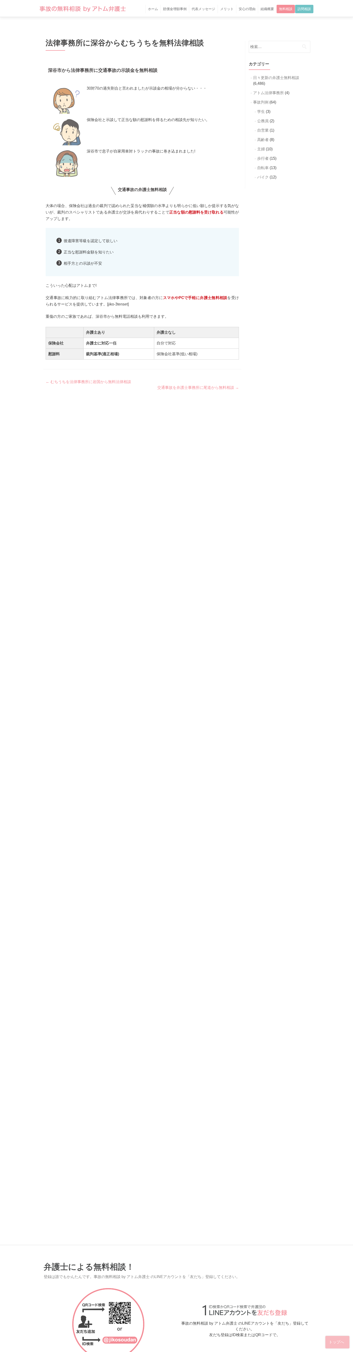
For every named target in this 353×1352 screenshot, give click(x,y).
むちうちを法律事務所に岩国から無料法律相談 (88, 382)
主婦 (261, 149)
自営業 (263, 130)
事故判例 (260, 102)
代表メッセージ (203, 9)
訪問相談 (304, 9)
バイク (263, 177)
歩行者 (263, 158)
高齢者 (263, 140)
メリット (227, 9)
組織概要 (267, 9)
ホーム (153, 9)
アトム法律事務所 (268, 93)
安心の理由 (247, 9)
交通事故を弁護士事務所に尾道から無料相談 (198, 387)
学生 (261, 112)
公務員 (263, 121)
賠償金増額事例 (175, 9)
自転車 (263, 168)
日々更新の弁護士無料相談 (276, 78)
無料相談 (285, 9)
